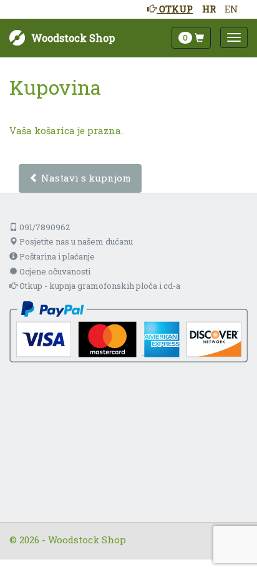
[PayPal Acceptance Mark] (128, 330)
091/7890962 (43, 227)
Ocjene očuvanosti (53, 271)
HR (209, 8)
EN (231, 8)
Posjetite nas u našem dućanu (75, 241)
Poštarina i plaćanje (56, 256)
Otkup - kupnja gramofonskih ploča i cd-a (98, 285)
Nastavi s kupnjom (85, 178)
